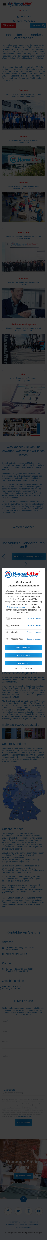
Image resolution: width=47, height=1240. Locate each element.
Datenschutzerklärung (16, 607)
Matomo (15, 625)
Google (14, 632)
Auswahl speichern (23, 647)
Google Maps (17, 639)
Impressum (18, 668)
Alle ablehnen (23, 663)
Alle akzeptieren (23, 655)
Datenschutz (28, 668)
